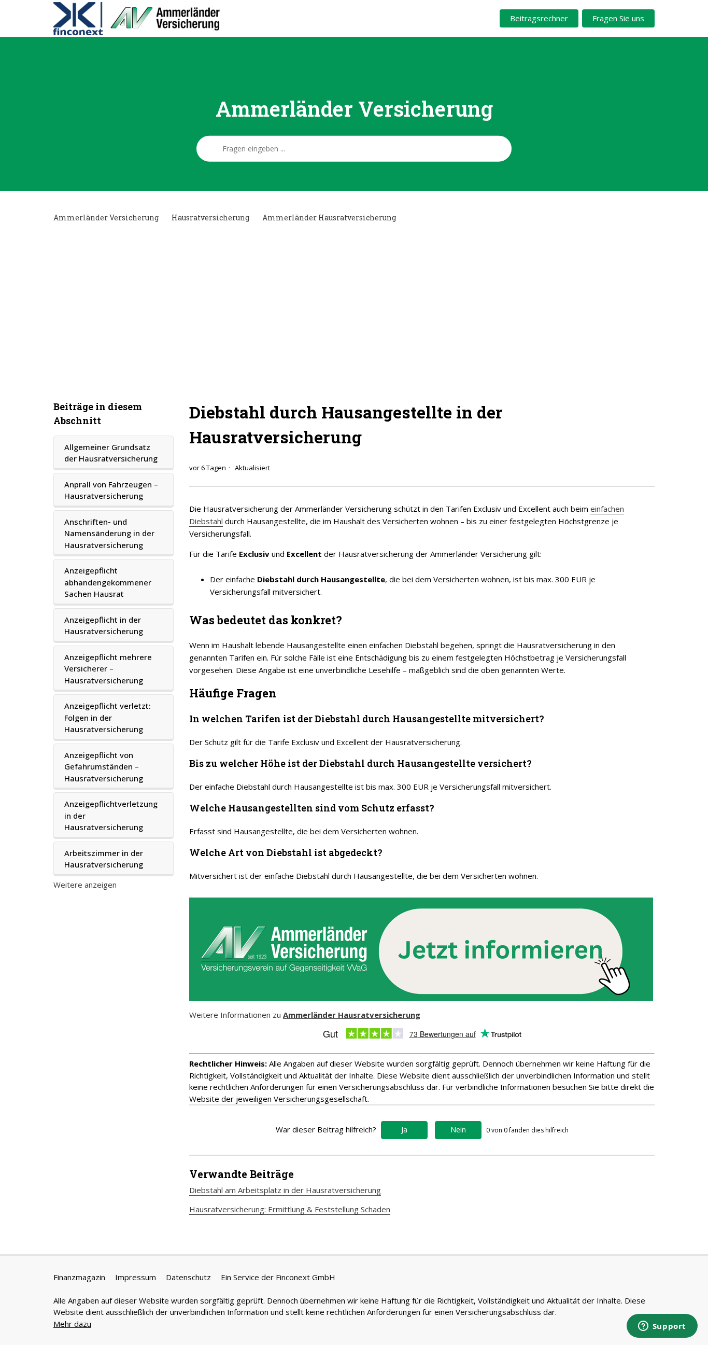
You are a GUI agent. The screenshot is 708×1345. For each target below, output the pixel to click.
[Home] (176, 18)
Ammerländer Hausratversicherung (329, 217)
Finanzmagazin (79, 1277)
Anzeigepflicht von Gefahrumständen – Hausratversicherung (103, 766)
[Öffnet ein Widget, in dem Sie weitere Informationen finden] (662, 1327)
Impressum (135, 1277)
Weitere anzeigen (85, 884)
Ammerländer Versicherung (106, 217)
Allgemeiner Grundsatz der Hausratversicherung (111, 453)
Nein (458, 1129)
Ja (404, 1129)
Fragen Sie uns (618, 18)
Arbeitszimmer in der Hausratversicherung (103, 859)
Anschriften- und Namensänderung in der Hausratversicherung (109, 533)
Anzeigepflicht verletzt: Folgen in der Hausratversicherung (107, 717)
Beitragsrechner (539, 18)
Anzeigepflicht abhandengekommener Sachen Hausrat (107, 582)
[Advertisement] (354, 311)
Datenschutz (188, 1277)
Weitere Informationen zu (304, 1015)
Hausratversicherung (210, 217)
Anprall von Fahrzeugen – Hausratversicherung (111, 490)
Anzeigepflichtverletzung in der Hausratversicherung (111, 815)
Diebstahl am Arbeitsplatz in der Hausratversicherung (285, 1190)
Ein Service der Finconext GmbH (278, 1277)
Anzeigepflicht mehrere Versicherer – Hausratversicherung (108, 668)
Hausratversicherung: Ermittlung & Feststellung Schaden (289, 1209)
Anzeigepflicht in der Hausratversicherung (103, 625)
